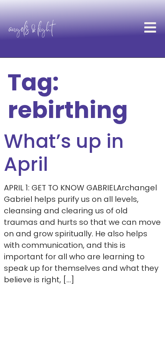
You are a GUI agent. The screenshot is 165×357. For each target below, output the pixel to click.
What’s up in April (64, 153)
